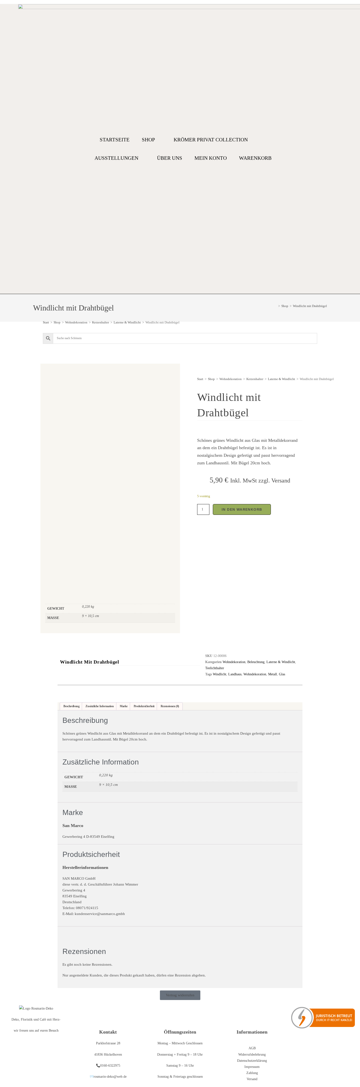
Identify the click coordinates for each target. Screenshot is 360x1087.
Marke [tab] (124, 706)
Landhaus (234, 674)
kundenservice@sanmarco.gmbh (100, 914)
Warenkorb (255, 158)
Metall (272, 674)
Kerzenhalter (100, 322)
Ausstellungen (116, 158)
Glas (282, 674)
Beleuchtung (255, 662)
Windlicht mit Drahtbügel (310, 306)
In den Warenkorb (242, 509)
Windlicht (219, 674)
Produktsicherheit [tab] (144, 706)
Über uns (169, 158)
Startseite (115, 140)
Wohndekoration (76, 322)
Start (46, 322)
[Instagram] (340, 149)
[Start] (275, 306)
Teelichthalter (214, 668)
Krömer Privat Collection (211, 140)
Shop (148, 140)
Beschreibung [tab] (71, 706)
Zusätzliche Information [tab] (99, 706)
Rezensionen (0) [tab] (170, 706)
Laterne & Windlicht (127, 322)
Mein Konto (210, 158)
